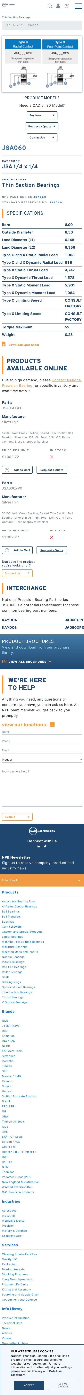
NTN (5, 1166)
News (6, 1328)
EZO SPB (8, 1106)
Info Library (12, 1309)
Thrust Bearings (13, 997)
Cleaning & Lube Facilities (19, 1254)
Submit (10, 816)
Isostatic (8, 1061)
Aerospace (9, 1210)
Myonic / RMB (11, 1076)
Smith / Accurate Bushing (19, 1096)
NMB (5, 1020)
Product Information (15, 1318)
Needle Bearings (13, 956)
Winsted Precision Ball (17, 1187)
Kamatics (8, 1035)
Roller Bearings (12, 972)
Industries (11, 1201)
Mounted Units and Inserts (20, 951)
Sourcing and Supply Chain (20, 1294)
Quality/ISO (10, 1259)
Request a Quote (39, 126)
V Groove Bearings (14, 1002)
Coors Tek (9, 1146)
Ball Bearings (11, 911)
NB (4, 1111)
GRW (5, 1116)
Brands (8, 1011)
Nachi (6, 1101)
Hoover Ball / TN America (19, 1151)
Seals (5, 977)
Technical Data (12, 1323)
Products (10, 892)
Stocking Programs (15, 1274)
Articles (7, 1333)
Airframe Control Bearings (19, 906)
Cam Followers (12, 926)
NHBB (6, 1045)
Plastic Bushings (13, 961)
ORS (5, 1131)
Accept (29, 1385)
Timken (7, 1066)
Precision (8, 1225)
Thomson (8, 1172)
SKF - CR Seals (12, 1136)
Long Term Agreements (18, 1279)
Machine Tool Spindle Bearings (23, 941)
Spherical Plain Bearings (18, 987)
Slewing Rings (11, 982)
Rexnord (7, 1081)
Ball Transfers (11, 916)
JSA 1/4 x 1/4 (14, 25)
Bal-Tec (7, 1161)
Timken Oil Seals (13, 1121)
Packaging (9, 1264)
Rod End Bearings (14, 967)
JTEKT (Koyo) (11, 1025)
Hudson (7, 1091)
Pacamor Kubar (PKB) (17, 1177)
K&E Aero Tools (12, 1051)
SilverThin (8, 1056)
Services (10, 1245)
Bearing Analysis (13, 1269)
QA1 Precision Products (18, 1192)
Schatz (7, 1086)
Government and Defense (19, 1299)
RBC (5, 1030)
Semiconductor (12, 1235)
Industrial (8, 1215)
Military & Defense (14, 1230)
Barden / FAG (11, 1141)
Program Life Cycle (15, 1284)
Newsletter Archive (15, 1343)
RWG (5, 1156)
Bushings (8, 921)
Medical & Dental (13, 1220)
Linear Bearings (12, 936)
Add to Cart (22, 469)
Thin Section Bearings (16, 17)
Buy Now (35, 115)
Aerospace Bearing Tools (19, 901)
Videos (6, 1338)
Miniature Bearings (14, 946)
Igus (5, 1126)
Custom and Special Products (22, 931)
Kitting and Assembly (16, 1289)
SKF (4, 1071)
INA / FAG (8, 1040)
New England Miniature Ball (20, 1182)
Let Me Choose (63, 1385)
